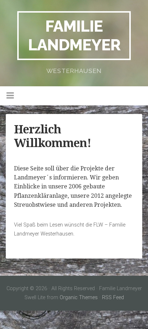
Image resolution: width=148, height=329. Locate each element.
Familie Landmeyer (74, 35)
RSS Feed (113, 297)
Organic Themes (79, 297)
